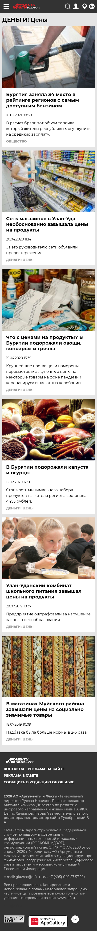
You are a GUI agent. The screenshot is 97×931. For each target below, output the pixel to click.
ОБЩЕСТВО (16, 141)
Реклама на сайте (46, 769)
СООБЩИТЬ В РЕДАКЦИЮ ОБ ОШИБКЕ (39, 782)
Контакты (14, 769)
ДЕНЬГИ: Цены (19, 259)
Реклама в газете (21, 775)
